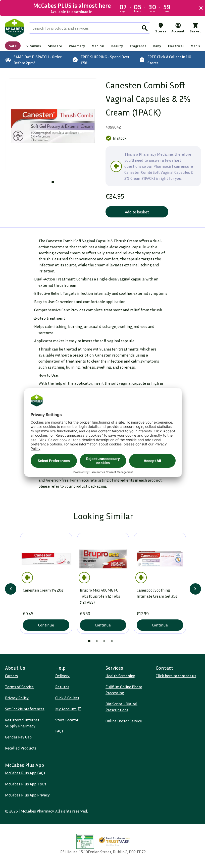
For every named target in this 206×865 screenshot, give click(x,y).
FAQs (59, 730)
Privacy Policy (17, 697)
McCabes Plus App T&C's (25, 783)
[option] (52, 126)
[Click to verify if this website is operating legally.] (85, 841)
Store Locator (66, 719)
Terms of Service (19, 686)
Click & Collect (67, 697)
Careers (11, 675)
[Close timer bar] (201, 8)
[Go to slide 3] (104, 641)
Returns (62, 686)
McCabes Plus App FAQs (25, 772)
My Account (66, 708)
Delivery (62, 675)
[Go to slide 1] (52, 182)
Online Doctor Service (124, 720)
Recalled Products (20, 748)
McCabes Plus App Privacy (27, 794)
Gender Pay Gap (18, 736)
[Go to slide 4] (111, 641)
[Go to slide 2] (96, 641)
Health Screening (120, 675)
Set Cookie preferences (24, 709)
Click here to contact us (176, 675)
